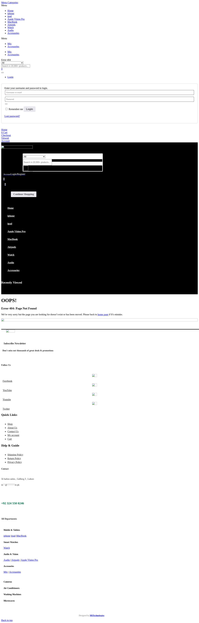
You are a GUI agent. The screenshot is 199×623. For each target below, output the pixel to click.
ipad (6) (33, 198)
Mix (9, 43)
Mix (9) (33, 214)
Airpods (11, 24)
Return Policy (14, 458)
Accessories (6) (37, 177)
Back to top (7, 620)
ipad (9, 16)
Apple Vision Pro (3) (40, 188)
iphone (10, 13)
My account (13, 435)
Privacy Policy (14, 462)
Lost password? (12, 116)
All (30, 172)
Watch (10, 27)
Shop (10, 424)
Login (29, 109)
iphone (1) (34, 204)
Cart (9, 439)
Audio (10, 30)
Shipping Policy (15, 454)
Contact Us (13, 431)
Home (10, 10)
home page (103, 314)
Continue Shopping (23, 194)
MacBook (12, 22)
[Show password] (6, 103)
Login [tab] (10, 77)
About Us (12, 427)
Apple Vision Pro (16, 19)
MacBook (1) (36, 209)
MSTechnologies (97, 615)
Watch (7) (34, 219)
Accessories (13, 33)
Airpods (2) (35, 182)
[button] (62, 188)
